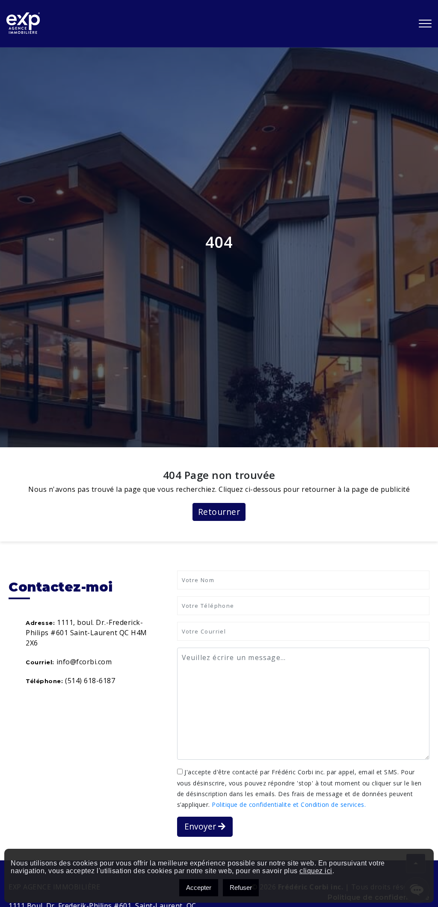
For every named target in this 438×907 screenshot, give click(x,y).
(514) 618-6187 (90, 680)
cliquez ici (315, 870)
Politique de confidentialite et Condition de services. (289, 804)
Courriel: (40, 662)
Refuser (241, 887)
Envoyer (201, 826)
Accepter (198, 887)
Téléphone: (44, 681)
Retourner (219, 511)
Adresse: (40, 622)
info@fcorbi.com (84, 661)
